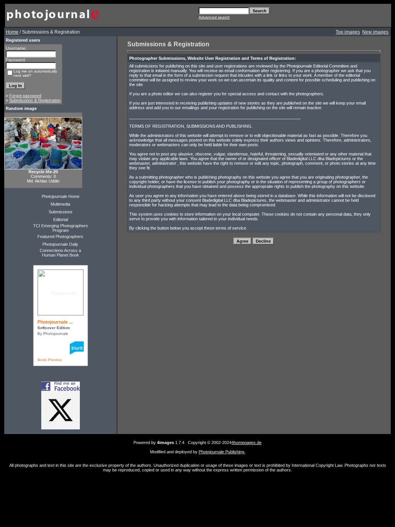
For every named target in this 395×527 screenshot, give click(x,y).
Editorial (60, 219)
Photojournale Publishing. (222, 451)
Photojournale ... (55, 322)
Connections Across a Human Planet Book (60, 252)
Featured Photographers (60, 236)
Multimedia (60, 204)
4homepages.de (246, 442)
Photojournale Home (60, 196)
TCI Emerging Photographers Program (60, 228)
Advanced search (214, 17)
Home (12, 32)
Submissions (61, 211)
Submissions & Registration (35, 100)
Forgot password (25, 95)
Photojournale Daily (60, 244)
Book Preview (49, 360)
